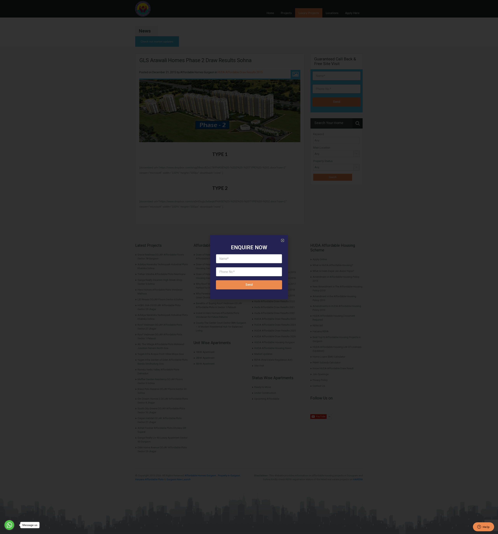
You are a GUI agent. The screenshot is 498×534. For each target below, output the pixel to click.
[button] (282, 240)
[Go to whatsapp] (9, 525)
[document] (249, 267)
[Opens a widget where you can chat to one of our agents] (483, 527)
